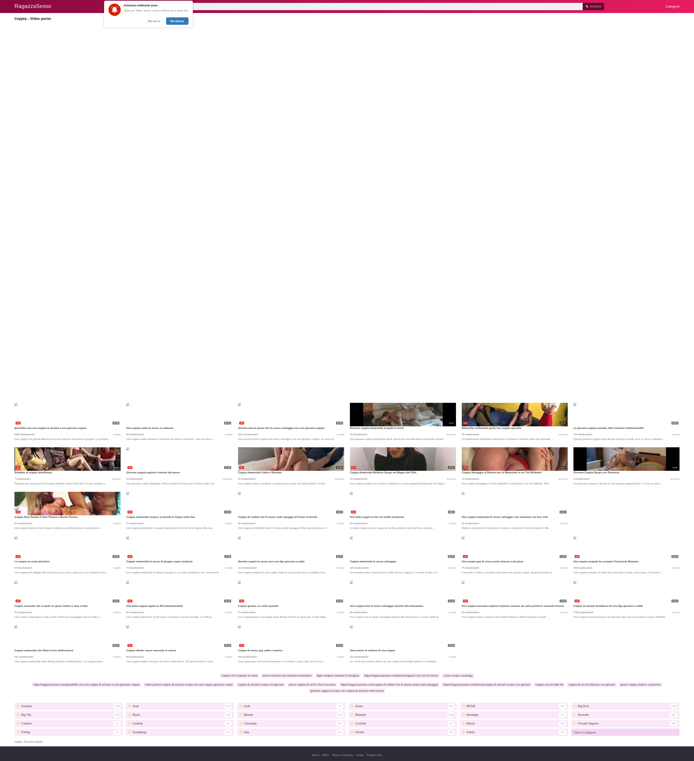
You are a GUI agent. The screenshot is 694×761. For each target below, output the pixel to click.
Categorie (672, 6)
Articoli (315, 755)
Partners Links (374, 755)
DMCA (325, 755)
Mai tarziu (154, 21)
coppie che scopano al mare (239, 675)
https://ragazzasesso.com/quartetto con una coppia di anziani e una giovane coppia (86, 684)
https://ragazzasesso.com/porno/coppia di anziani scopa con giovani (486, 684)
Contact (360, 755)
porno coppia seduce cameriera (640, 684)
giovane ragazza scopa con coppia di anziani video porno (347, 690)
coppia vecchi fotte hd (549, 684)
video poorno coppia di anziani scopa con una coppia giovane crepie (189, 684)
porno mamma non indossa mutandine (287, 675)
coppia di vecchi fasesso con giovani (591, 684)
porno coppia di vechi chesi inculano (312, 684)
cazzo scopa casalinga (458, 675)
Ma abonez (177, 21)
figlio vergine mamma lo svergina (338, 675)
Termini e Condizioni (342, 755)
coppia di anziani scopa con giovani (261, 684)
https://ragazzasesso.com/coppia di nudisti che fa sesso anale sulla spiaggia (389, 684)
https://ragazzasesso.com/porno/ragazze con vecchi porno (401, 675)
